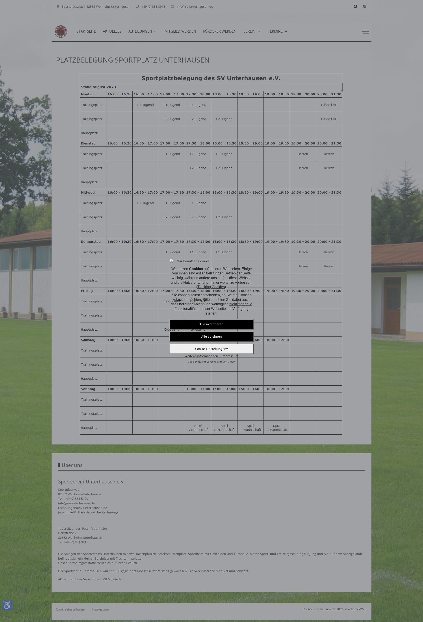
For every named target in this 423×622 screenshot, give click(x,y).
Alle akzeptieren (211, 324)
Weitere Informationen (201, 356)
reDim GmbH (227, 361)
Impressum (230, 356)
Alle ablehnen (211, 336)
